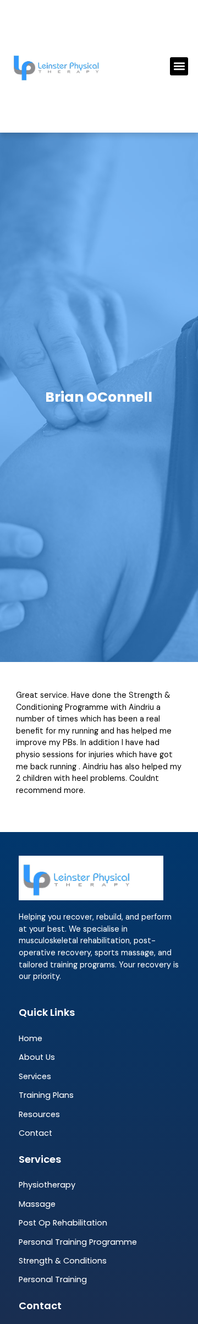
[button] (179, 66)
